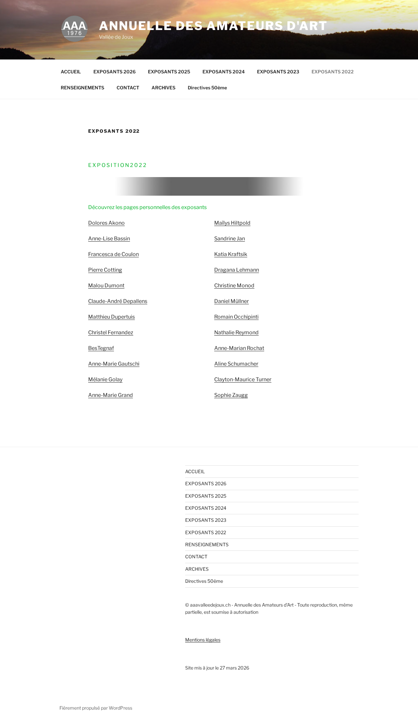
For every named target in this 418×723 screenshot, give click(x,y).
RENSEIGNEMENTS (82, 87)
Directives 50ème (207, 87)
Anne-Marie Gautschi (113, 364)
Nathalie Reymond (236, 332)
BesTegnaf (101, 348)
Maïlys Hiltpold (232, 223)
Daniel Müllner (231, 301)
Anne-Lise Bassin (109, 238)
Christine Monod (234, 285)
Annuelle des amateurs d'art (213, 26)
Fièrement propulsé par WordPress (95, 708)
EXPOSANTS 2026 (114, 71)
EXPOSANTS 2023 (278, 71)
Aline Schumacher (236, 364)
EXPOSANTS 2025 (169, 71)
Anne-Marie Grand (110, 395)
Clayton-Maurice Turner (242, 379)
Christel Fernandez (110, 332)
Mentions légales (202, 639)
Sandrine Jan (229, 238)
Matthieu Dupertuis (111, 317)
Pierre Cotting (105, 270)
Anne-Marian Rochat (239, 348)
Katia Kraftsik (230, 254)
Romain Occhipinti (236, 317)
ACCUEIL (71, 71)
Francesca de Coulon (113, 254)
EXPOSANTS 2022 (333, 71)
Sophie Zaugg (231, 395)
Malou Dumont (106, 285)
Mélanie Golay (105, 379)
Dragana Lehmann (236, 270)
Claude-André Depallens (117, 301)
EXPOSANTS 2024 (223, 71)
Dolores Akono (106, 223)
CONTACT (128, 87)
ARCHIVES (163, 87)
